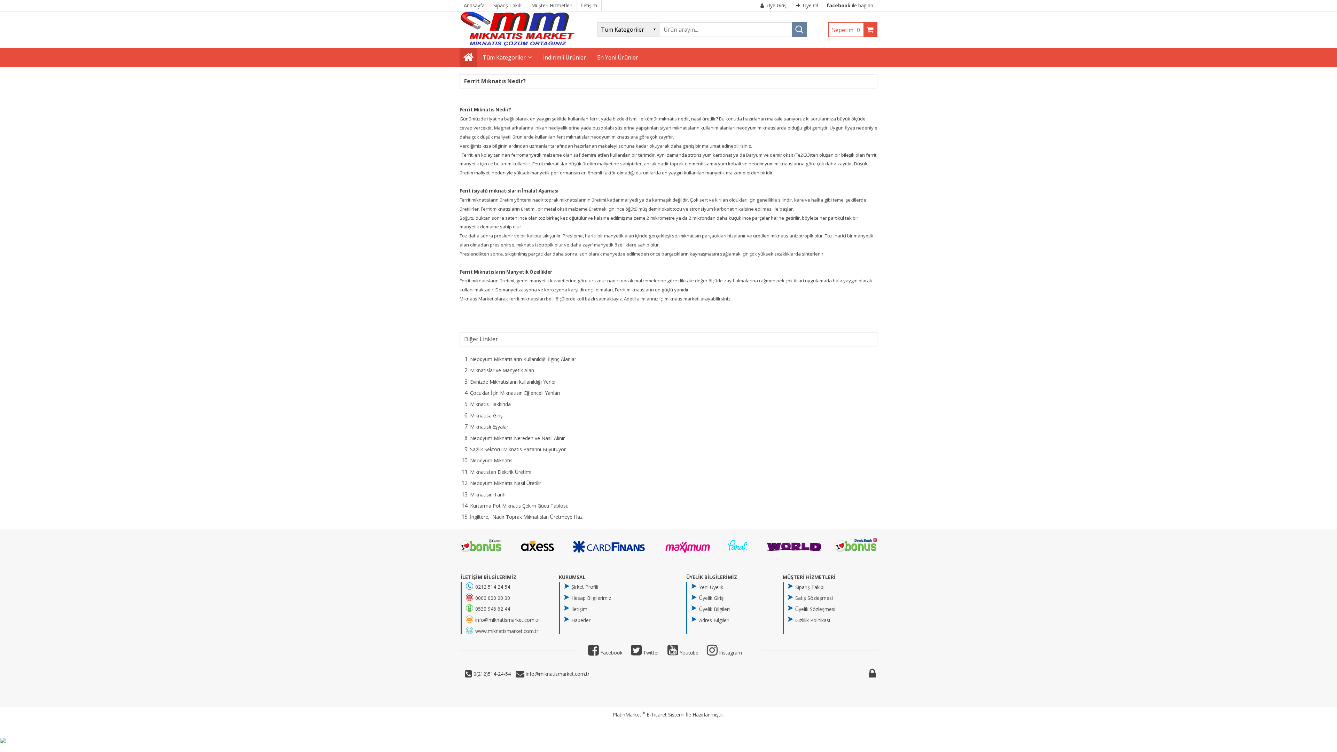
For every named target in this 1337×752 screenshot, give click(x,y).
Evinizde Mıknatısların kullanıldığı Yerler (513, 381)
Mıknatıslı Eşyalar (489, 426)
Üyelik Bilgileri (714, 609)
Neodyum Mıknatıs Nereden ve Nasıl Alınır (517, 438)
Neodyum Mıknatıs (491, 460)
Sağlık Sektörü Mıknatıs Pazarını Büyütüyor (518, 449)
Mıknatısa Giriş (486, 415)
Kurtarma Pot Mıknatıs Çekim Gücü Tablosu (519, 505)
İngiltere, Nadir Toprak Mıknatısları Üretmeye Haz (526, 517)
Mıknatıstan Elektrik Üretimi (500, 472)
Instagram (730, 652)
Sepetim (846, 30)
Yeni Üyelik (711, 587)
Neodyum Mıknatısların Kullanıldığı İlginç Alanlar (523, 359)
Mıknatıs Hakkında (490, 404)
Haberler (581, 620)
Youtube (688, 652)
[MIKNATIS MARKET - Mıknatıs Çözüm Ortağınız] (518, 44)
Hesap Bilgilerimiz (591, 598)
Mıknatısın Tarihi (488, 494)
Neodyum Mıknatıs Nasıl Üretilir (505, 483)
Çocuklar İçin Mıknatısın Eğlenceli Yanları (515, 393)
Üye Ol (810, 5)
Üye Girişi (777, 5)
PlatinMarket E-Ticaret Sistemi (649, 714)
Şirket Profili (584, 586)
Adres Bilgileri (714, 620)
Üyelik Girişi (712, 598)
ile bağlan (850, 5)
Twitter (650, 652)
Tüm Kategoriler (504, 57)
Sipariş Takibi (809, 587)
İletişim (579, 609)
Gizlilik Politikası (812, 620)
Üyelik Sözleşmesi (815, 609)
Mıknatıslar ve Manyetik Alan (502, 370)
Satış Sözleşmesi (814, 598)
